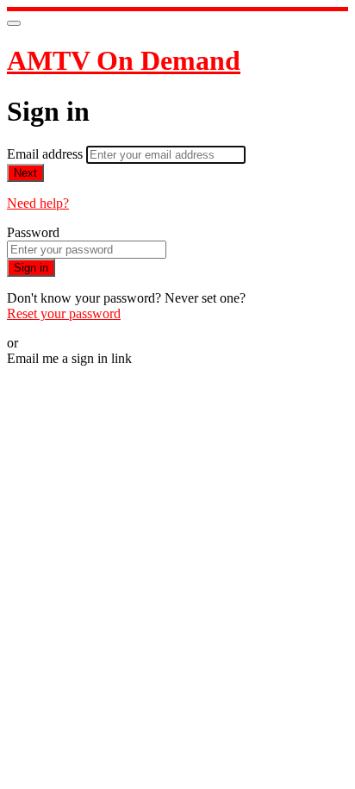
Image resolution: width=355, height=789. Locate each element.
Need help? (38, 203)
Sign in (31, 267)
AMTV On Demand (123, 60)
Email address (46, 154)
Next (25, 172)
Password (33, 232)
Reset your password (64, 313)
